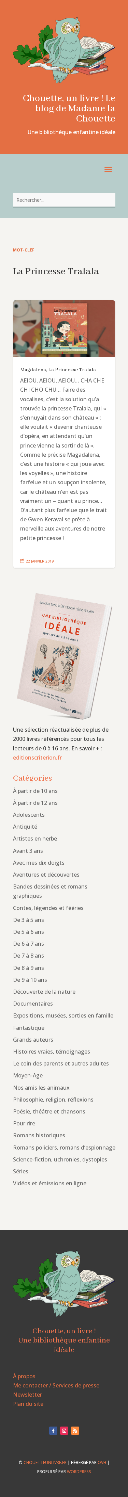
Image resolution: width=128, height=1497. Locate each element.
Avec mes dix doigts (39, 862)
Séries (20, 1171)
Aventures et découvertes (46, 874)
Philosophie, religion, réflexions (53, 1099)
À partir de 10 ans (35, 791)
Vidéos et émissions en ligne (49, 1183)
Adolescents (29, 814)
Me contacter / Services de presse (56, 1385)
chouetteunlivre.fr (45, 1462)
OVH (102, 1462)
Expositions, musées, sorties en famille (63, 1015)
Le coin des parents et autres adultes (61, 1063)
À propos (24, 1376)
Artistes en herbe (35, 838)
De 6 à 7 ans (28, 943)
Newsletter (27, 1394)
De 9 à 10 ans (30, 979)
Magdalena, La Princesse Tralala (64, 434)
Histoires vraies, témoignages (51, 1051)
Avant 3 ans (28, 851)
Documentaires (33, 1003)
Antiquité (25, 826)
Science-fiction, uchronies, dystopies (60, 1159)
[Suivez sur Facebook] (53, 1431)
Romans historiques (39, 1135)
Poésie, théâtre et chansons (49, 1111)
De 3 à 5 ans (28, 920)
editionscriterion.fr (37, 757)
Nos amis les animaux (41, 1087)
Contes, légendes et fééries (48, 908)
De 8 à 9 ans (28, 968)
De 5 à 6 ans (28, 931)
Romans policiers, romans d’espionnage (64, 1147)
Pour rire (24, 1123)
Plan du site (28, 1403)
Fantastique (28, 1027)
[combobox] (64, 200)
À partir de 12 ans (35, 803)
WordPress (79, 1472)
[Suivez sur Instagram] (64, 1431)
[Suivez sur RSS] (75, 1431)
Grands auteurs (33, 1039)
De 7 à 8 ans (28, 955)
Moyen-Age (28, 1075)
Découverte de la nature (44, 991)
